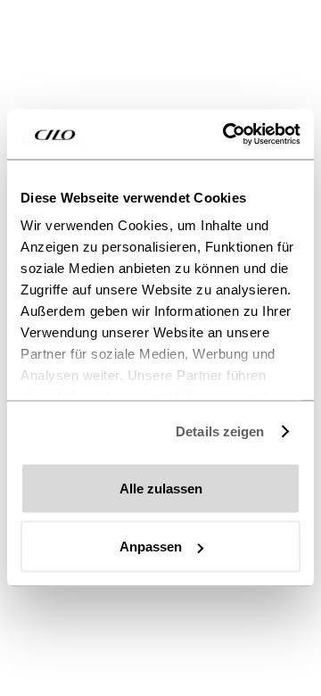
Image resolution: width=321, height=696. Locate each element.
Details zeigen (220, 431)
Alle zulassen (160, 487)
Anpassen (150, 546)
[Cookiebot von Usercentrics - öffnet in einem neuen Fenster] (226, 134)
